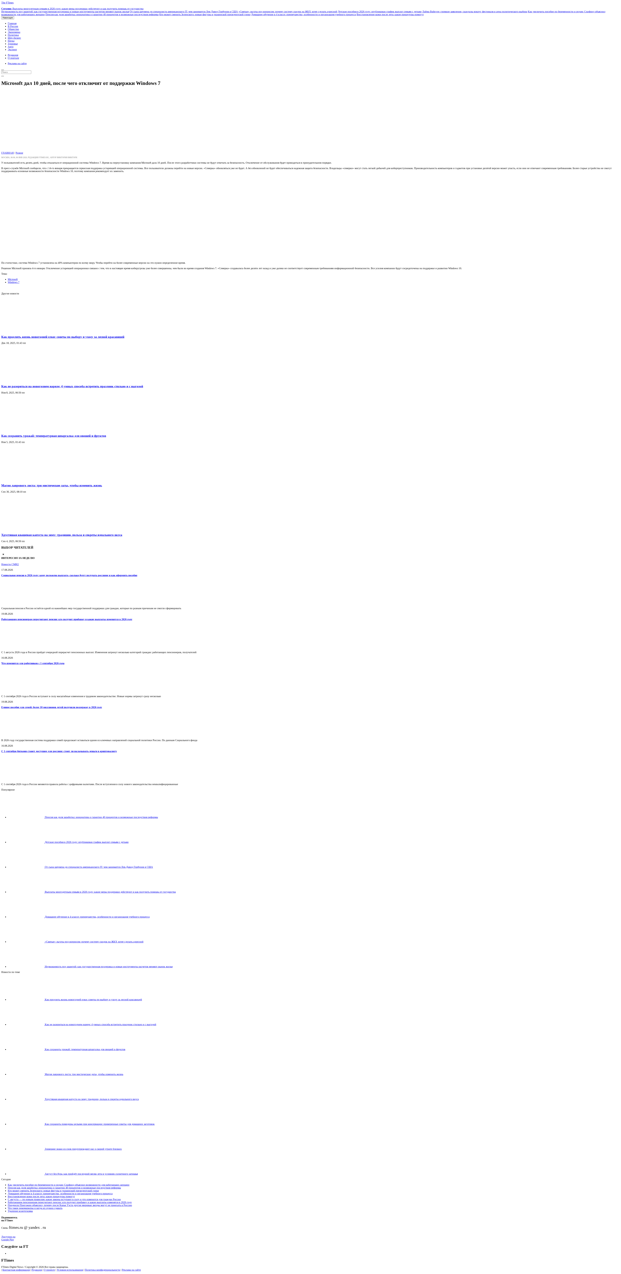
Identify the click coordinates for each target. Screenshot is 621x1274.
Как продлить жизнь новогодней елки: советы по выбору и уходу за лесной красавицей (62, 337)
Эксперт (12, 49)
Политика (13, 35)
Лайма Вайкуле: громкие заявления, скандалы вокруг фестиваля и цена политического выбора (474, 11)
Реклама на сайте (17, 63)
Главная (12, 23)
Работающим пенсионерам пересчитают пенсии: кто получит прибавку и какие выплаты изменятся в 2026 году (66, 619)
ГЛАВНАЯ (7, 152)
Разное (19, 152)
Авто (10, 46)
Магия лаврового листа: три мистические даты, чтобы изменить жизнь (51, 485)
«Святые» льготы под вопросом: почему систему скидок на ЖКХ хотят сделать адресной (288, 11)
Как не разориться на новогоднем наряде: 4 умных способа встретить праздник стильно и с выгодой (72, 386)
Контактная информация (16, 1270)
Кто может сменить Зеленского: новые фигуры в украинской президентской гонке (205, 14)
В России (13, 26)
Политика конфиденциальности (102, 1270)
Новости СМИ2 (10, 564)
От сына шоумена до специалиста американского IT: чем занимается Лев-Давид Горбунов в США (184, 11)
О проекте (49, 1270)
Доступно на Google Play (8, 1238)
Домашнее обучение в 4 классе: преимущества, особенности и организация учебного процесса (303, 14)
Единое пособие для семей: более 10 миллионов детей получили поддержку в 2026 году (51, 707)
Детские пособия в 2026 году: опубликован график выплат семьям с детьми (380, 11)
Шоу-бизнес (14, 38)
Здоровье (13, 43)
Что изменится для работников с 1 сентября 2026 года (32, 663)
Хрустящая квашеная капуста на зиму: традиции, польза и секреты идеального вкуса (61, 535)
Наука (11, 40)
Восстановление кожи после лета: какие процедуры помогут (390, 14)
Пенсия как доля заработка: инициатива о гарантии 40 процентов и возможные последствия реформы (102, 14)
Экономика (14, 32)
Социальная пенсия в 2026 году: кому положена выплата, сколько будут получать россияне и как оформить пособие (69, 575)
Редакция (13, 55)
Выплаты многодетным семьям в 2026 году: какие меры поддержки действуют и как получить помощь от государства (72, 8)
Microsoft (13, 279)
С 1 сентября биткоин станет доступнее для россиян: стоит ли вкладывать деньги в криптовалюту (59, 751)
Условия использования (70, 1270)
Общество (13, 29)
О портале (13, 58)
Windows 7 (13, 282)
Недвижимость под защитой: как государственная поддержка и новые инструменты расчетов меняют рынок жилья (65, 11)
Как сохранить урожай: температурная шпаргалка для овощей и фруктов (53, 435)
